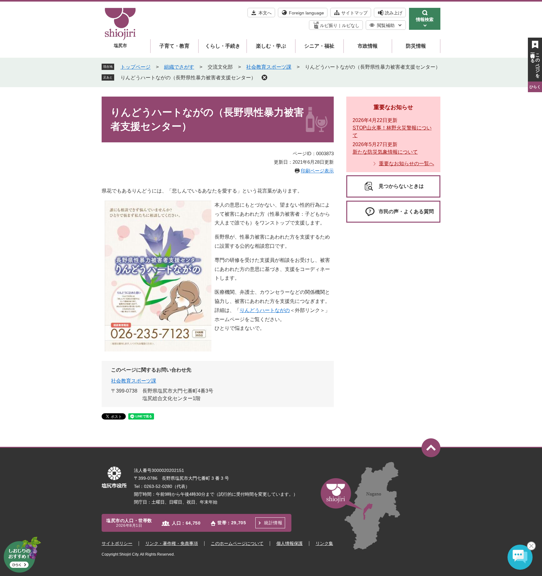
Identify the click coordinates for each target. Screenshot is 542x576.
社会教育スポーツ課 (268, 67)
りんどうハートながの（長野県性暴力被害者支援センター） (188, 77)
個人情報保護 (289, 543)
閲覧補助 (386, 25)
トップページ (135, 67)
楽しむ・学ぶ (271, 46)
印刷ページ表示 (317, 170)
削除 (264, 77)
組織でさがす (179, 67)
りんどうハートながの (265, 310)
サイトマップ (354, 12)
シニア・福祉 (319, 46)
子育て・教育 (174, 46)
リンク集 (324, 543)
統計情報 (273, 522)
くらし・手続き (222, 46)
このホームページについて (237, 543)
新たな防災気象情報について (385, 152)
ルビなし (350, 25)
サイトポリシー (117, 543)
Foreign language (306, 12)
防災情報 (416, 46)
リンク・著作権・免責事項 (171, 543)
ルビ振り (328, 25)
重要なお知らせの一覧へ (406, 163)
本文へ (265, 12)
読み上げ (393, 12)
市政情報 (368, 46)
